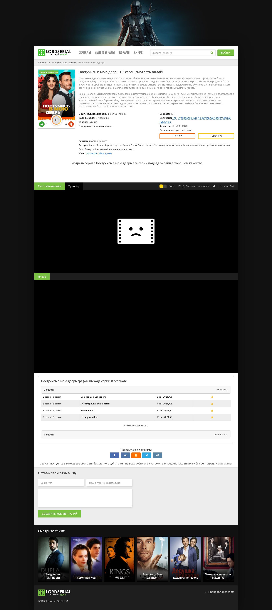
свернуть (222, 389)
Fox (174, 117)
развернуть (220, 434)
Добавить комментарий (59, 513)
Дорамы (124, 52)
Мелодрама (105, 153)
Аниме (138, 52)
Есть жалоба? (225, 186)
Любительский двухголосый (214, 117)
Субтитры (165, 122)
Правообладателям (221, 592)
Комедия (92, 153)
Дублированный (187, 117)
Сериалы (85, 52)
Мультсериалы (105, 52)
